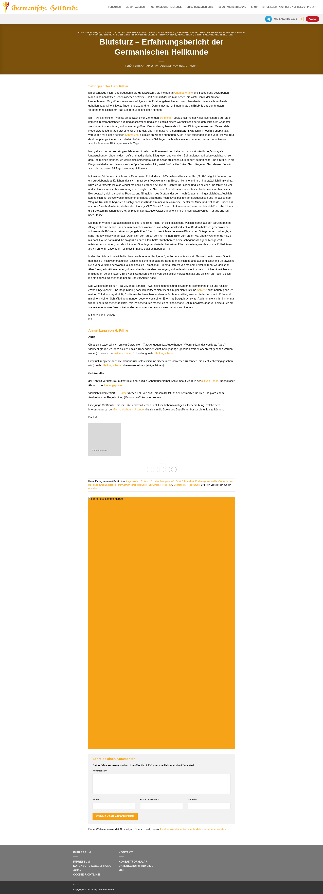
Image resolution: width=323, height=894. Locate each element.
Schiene (202, 290)
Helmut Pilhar (188, 66)
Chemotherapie (183, 92)
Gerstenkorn (204, 34)
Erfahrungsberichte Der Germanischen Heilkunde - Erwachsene (132, 34)
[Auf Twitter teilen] (155, 469)
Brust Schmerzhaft (162, 32)
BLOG (222, 7)
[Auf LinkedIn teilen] (174, 469)
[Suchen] (319, 7)
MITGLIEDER (269, 7)
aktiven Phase (122, 353)
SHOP (254, 7)
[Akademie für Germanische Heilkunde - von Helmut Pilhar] (46, 7)
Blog (76, 884)
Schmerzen (166, 117)
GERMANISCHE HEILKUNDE (166, 7)
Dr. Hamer (121, 393)
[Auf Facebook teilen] (149, 469)
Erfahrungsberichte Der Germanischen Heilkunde (211, 32)
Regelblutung (224, 34)
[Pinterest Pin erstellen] (167, 469)
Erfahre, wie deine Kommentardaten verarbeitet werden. (193, 829)
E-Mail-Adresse (149, 799)
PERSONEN (114, 7)
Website (192, 799)
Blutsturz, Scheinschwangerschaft (123, 32)
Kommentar (100, 770)
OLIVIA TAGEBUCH (136, 7)
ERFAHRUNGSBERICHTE (200, 7)
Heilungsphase (164, 353)
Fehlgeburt (185, 34)
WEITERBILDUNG (236, 7)
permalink (93, 488)
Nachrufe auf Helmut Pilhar (297, 7)
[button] (289, 19)
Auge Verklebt (87, 32)
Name (96, 799)
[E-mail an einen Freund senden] (161, 469)
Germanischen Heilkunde (128, 409)
